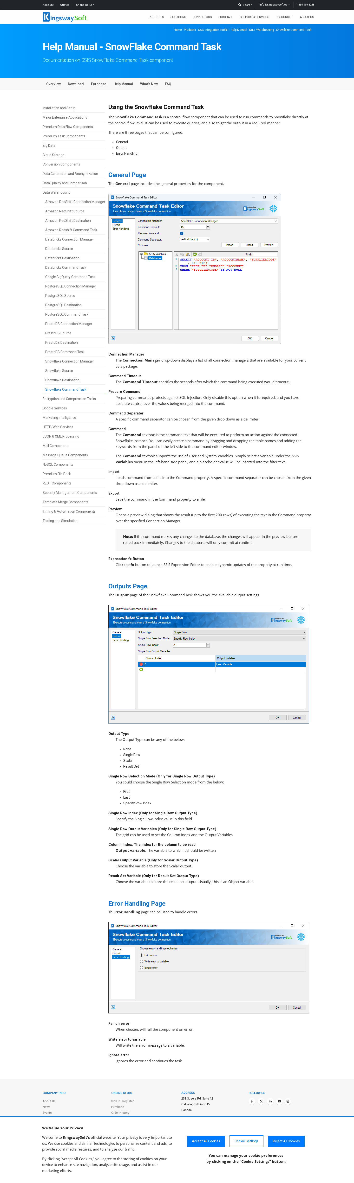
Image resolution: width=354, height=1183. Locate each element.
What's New (149, 84)
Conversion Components (61, 164)
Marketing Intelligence (59, 418)
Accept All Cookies (206, 1141)
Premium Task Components (64, 136)
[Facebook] (252, 1101)
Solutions (178, 17)
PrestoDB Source (58, 333)
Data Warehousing (261, 30)
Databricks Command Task (65, 267)
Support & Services (254, 17)
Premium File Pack (57, 474)
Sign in (115, 1101)
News (46, 1107)
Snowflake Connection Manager (69, 361)
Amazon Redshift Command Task (71, 230)
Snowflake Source (59, 371)
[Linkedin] (270, 1101)
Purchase (225, 17)
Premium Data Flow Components (68, 127)
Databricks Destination (62, 258)
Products (156, 17)
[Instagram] (287, 1101)
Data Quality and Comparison (65, 183)
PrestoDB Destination (61, 342)
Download (76, 84)
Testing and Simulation (60, 521)
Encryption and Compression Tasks (69, 399)
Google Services (55, 408)
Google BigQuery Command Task (70, 277)
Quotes (65, 5)
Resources (284, 17)
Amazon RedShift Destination (68, 221)
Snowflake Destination (62, 380)
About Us (307, 17)
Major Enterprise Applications (65, 117)
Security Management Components (70, 493)
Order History (120, 1112)
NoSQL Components (58, 464)
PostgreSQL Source (60, 296)
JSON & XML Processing (61, 436)
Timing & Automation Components (69, 511)
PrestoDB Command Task (65, 352)
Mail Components (56, 446)
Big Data (49, 145)
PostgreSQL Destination (63, 305)
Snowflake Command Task (65, 389)
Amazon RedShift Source (64, 211)
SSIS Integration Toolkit (213, 30)
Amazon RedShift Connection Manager (75, 202)
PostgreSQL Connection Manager (70, 286)
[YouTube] (279, 1101)
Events (47, 1112)
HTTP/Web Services (58, 427)
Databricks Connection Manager (69, 239)
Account (48, 5)
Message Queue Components (65, 455)
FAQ (168, 84)
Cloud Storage (53, 155)
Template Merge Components (65, 502)
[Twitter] (261, 1101)
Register (128, 1101)
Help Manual (239, 30)
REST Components (57, 483)
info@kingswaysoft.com (274, 4)
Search (246, 4)
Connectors (202, 17)
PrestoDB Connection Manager (68, 324)
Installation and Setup (59, 108)
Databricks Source (59, 249)
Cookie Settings (246, 1141)
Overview (53, 84)
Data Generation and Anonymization (70, 174)
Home (178, 30)
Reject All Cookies (286, 1141)
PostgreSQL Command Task (66, 314)
